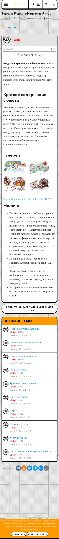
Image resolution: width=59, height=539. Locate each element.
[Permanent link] (20, 101)
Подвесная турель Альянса (24, 328)
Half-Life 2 (22, 332)
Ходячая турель (18, 437)
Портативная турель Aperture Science (30, 451)
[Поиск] (53, 4)
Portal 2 (20, 373)
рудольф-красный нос (35, 18)
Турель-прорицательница (24, 383)
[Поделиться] (51, 49)
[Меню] (6, 4)
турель (48, 18)
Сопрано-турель (19, 369)
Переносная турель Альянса (25, 342)
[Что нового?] (46, 4)
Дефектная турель (20, 410)
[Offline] (4, 38)
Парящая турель (19, 424)
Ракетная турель (19, 396)
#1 (55, 49)
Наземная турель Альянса (24, 356)
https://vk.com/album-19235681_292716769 (27, 199)
